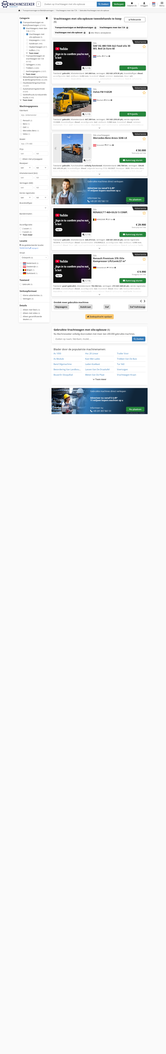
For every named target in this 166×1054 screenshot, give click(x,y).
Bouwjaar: (24, 163)
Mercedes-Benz (31, 130)
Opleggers (33, 64)
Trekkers (32, 68)
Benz (26, 124)
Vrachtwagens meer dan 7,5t (36, 29)
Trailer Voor (123, 353)
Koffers (34, 50)
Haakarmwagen (38, 47)
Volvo (26, 134)
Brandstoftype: (26, 203)
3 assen (27, 232)
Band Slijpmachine (63, 364)
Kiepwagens (37, 40)
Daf (107, 306)
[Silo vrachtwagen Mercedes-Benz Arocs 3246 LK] (72, 148)
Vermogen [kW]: (26, 183)
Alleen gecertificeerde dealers (32, 318)
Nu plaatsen (135, 199)
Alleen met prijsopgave (32, 159)
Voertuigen (122, 369)
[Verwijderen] (95, 27)
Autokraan (35, 43)
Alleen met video (31, 313)
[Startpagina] (19, 10)
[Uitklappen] (99, 82)
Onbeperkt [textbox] (27, 257)
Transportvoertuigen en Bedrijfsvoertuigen (34, 23)
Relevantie (135, 19)
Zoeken (105, 4)
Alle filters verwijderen (100, 33)
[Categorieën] (38, 4)
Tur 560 (120, 364)
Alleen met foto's (31, 309)
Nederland (29, 248)
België (30, 270)
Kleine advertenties (32, 295)
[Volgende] (89, 56)
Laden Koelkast (92, 364)
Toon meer (100, 379)
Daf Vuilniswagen (138, 306)
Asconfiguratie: (26, 224)
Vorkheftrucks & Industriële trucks (35, 96)
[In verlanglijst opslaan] (144, 46)
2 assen (27, 228)
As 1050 (57, 353)
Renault (27, 120)
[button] (161, 4)
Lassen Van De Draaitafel (97, 369)
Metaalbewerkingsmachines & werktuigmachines (35, 78)
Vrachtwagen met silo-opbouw (36, 35)
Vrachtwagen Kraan (126, 374)
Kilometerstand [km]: (29, 173)
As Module (59, 358)
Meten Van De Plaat (94, 374)
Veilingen (28, 298)
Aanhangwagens (36, 71)
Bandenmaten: (26, 213)
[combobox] (34, 257)
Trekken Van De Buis (127, 358)
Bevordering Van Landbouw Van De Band (74, 369)
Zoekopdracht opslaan (100, 316)
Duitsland (31, 273)
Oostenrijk (32, 266)
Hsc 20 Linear (91, 353)
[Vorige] (55, 56)
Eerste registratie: (27, 193)
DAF (26, 127)
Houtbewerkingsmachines (34, 84)
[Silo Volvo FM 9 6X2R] (72, 102)
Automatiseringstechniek (34, 90)
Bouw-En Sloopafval (63, 374)
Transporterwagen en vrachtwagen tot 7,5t (35, 59)
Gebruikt (27, 284)
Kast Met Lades (92, 358)
